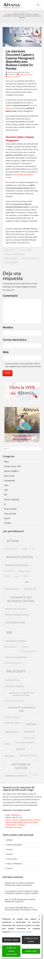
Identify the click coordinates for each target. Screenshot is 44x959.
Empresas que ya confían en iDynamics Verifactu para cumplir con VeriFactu (19, 884)
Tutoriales (7, 523)
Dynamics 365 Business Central (14, 254)
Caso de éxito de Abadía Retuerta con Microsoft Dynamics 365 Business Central (21, 909)
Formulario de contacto (13, 827)
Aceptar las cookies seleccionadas (11, 951)
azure (24, 549)
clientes (7, 576)
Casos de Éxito (11, 859)
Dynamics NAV (15, 622)
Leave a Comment (13, 76)
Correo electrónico (15, 340)
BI (32, 548)
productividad (29, 738)
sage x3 (20, 749)
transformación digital (16, 776)
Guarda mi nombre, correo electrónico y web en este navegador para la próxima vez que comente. (23, 365)
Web (6, 352)
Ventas (35, 775)
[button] (38, 5)
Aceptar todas (31, 951)
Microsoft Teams (12, 723)
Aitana (6, 462)
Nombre (8, 327)
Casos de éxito (9, 476)
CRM (6, 490)
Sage (7, 744)
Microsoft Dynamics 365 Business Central (21, 694)
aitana (13, 541)
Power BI (29, 732)
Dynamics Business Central (17, 615)
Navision (31, 724)
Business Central (9, 250)
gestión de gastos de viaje (30, 258)
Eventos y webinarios (11, 499)
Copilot (26, 576)
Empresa (9, 868)
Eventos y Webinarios (14, 864)
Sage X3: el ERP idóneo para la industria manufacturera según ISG (20, 901)
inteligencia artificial (16, 657)
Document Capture (25, 250)
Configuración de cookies (31, 939)
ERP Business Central (15, 641)
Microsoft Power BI (12, 717)
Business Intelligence (11, 471)
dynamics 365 (30, 589)
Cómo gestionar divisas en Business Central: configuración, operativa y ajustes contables (22, 892)
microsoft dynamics (14, 686)
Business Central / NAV (12, 466)
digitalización (11, 589)
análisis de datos (11, 549)
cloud (16, 576)
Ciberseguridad (9, 480)
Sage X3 (7, 518)
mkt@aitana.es (15, 815)
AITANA (9, 840)
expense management (11, 258)
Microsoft (16, 671)
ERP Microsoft (11, 647)
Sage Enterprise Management (25, 742)
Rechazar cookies (11, 940)
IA (5, 504)
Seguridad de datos (28, 755)
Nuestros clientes (10, 509)
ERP (5, 495)
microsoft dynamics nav (21, 709)
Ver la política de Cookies (21, 932)
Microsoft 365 (12, 680)
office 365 (11, 732)
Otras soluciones (25, 74)
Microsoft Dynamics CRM (14, 701)
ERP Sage (24, 647)
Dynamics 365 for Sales (15, 609)
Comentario (11, 295)
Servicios (9, 854)
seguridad (10, 756)
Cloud (6, 485)
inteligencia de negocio (13, 663)
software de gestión (21, 766)
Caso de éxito (9, 571)
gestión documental (11, 262)
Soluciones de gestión (14, 845)
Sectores (9, 849)
